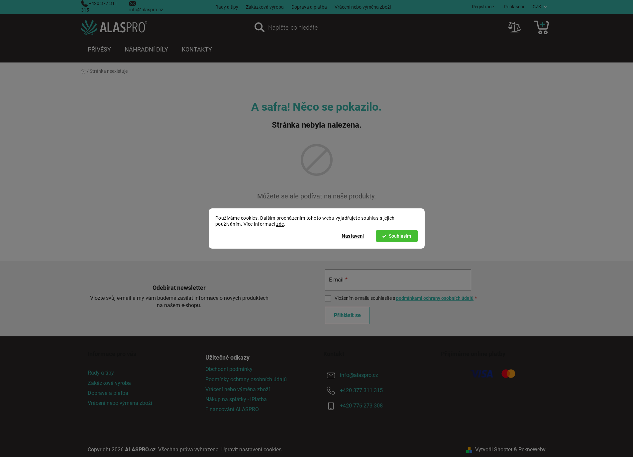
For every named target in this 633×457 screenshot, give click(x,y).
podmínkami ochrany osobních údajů (435, 298)
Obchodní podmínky (229, 369)
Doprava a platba (309, 7)
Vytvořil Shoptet (493, 449)
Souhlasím (400, 236)
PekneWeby (532, 449)
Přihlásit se (347, 315)
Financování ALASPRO (232, 409)
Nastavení (353, 236)
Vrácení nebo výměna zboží (363, 7)
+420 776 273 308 (361, 406)
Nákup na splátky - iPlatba (236, 399)
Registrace (483, 6)
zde (280, 224)
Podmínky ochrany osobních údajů (246, 379)
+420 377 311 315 (361, 391)
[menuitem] (99, 49)
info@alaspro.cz (146, 9)
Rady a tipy (226, 7)
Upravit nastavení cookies (251, 449)
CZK (537, 6)
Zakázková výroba (265, 7)
